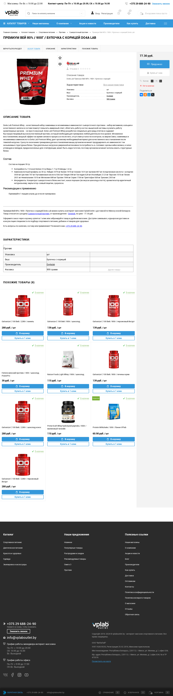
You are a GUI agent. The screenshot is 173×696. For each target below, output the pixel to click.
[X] (152, 94)
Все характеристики (113, 84)
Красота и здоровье (12, 553)
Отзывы (128, 609)
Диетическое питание (13, 548)
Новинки (68, 542)
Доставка (150, 23)
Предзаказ (156, 64)
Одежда (6, 559)
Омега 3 (67, 564)
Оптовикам (130, 581)
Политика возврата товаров (138, 597)
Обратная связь (132, 614)
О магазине (130, 603)
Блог (127, 559)
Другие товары (114, 269)
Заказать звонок (18, 631)
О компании (62, 23)
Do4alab (110, 96)
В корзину (24, 333)
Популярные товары (73, 548)
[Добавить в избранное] (60, 57)
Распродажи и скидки (74, 553)
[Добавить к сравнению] (60, 64)
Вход (97, 13)
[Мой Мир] (149, 94)
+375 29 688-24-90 (74, 226)
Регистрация (107, 13)
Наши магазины (40, 23)
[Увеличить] (33, 81)
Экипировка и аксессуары (15, 564)
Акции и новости (87, 23)
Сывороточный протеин (38, 213)
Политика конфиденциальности (139, 592)
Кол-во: (146, 80)
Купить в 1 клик (23, 338)
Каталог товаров (16, 23)
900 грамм (111, 99)
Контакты (129, 586)
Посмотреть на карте (101, 661)
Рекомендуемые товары (75, 559)
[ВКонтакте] (141, 94)
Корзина (161, 692)
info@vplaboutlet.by (21, 637)
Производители (111, 23)
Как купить (132, 23)
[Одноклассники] (145, 94)
